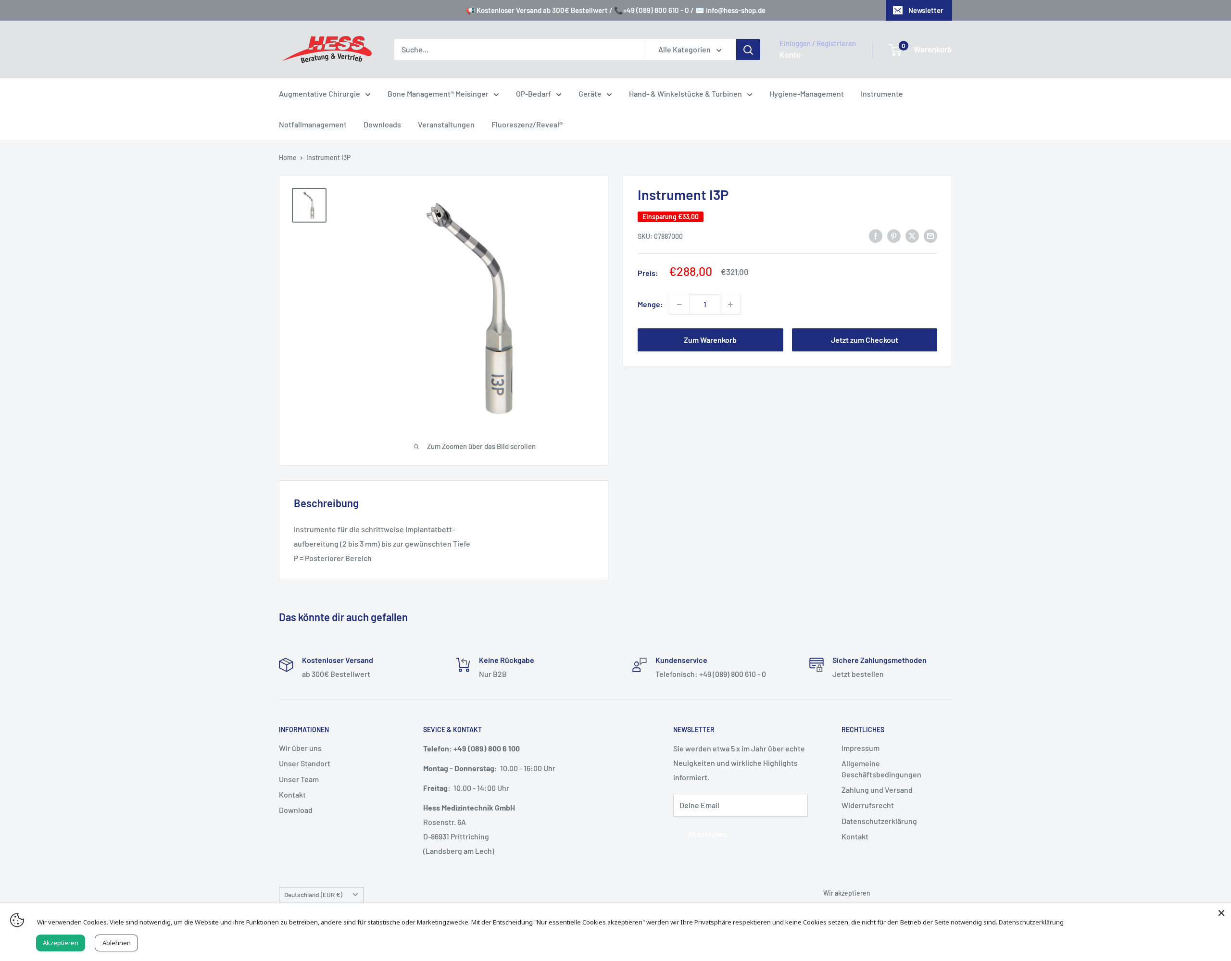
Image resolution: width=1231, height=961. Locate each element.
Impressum (860, 747)
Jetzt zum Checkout (864, 339)
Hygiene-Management (806, 93)
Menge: (650, 304)
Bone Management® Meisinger (438, 93)
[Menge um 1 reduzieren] (679, 304)
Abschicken (708, 833)
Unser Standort (304, 763)
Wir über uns (300, 747)
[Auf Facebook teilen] (875, 235)
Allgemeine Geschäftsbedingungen (881, 768)
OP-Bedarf (533, 93)
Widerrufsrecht (868, 805)
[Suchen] (748, 49)
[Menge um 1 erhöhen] (730, 304)
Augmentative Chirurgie (319, 93)
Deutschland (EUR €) (313, 894)
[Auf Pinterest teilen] (894, 235)
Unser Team (299, 779)
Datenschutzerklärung (879, 820)
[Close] (1221, 913)
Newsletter (925, 10)
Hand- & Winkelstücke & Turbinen (685, 93)
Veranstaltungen (446, 124)
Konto (790, 54)
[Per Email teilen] (930, 235)
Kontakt (292, 794)
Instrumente (882, 93)
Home (288, 157)
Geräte (590, 93)
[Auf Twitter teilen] (912, 235)
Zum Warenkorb (710, 339)
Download (296, 809)
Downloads (382, 124)
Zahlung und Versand (877, 789)
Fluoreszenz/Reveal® (527, 124)
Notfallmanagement (313, 124)
